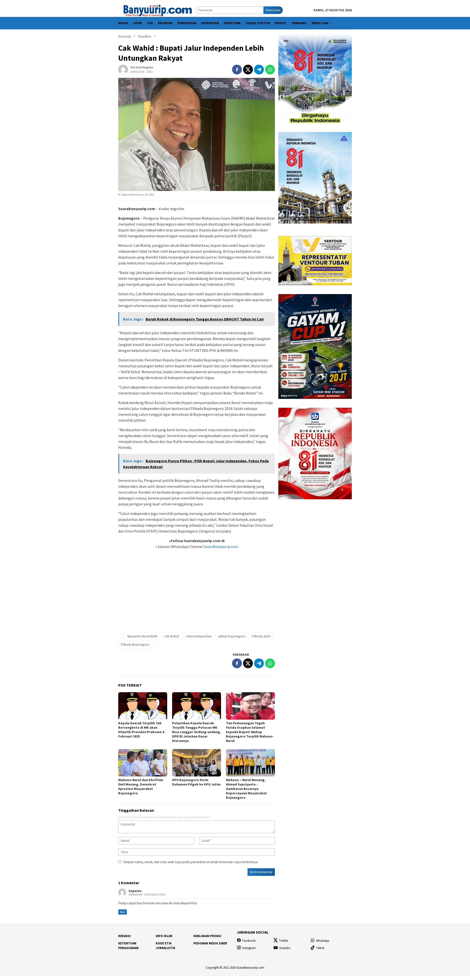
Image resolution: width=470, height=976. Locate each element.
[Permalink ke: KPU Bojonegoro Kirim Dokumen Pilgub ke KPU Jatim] (196, 762)
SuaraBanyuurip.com (220, 546)
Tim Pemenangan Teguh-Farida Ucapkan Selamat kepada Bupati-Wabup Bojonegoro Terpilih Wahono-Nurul (250, 732)
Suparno (135, 891)
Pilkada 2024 (261, 636)
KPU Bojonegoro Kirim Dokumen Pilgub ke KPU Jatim (196, 782)
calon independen (199, 636)
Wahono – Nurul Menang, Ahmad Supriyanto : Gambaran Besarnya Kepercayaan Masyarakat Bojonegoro (246, 789)
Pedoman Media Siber (210, 943)
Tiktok (320, 948)
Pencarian (273, 10)
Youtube (284, 948)
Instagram (249, 948)
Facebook (249, 941)
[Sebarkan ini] (237, 69)
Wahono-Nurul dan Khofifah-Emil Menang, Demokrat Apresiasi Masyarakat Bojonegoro (141, 786)
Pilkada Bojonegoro (135, 644)
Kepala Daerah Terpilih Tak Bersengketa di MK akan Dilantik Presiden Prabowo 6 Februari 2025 (141, 729)
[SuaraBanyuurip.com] (156, 10)
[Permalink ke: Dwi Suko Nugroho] (123, 69)
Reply (122, 912)
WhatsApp (322, 941)
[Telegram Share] (259, 69)
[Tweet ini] (248, 69)
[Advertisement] (196, 593)
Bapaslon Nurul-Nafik (142, 636)
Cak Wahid (171, 636)
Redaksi (124, 936)
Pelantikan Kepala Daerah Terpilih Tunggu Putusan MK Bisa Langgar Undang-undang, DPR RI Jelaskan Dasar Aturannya (196, 732)
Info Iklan (164, 936)
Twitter (283, 941)
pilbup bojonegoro (232, 636)
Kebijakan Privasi (207, 936)
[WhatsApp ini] (270, 69)
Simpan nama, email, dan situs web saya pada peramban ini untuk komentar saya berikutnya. (190, 862)
